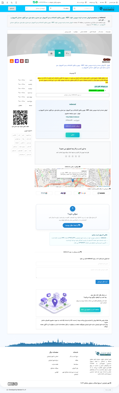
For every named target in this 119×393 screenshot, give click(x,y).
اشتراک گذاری (93, 32)
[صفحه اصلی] (107, 8)
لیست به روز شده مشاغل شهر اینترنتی (70, 373)
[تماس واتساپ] (36, 2)
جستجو (12, 8)
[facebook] (12, 384)
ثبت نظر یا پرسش (102, 282)
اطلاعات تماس (83, 32)
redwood (72, 104)
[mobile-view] (16, 2)
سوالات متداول (54, 368)
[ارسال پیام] (51, 53)
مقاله (76, 360)
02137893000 (43, 2)
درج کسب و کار (74, 356)
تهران (108, 65)
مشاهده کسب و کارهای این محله (90, 310)
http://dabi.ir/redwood (72, 117)
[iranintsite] (9, 384)
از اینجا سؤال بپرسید (71, 225)
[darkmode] (11, 2)
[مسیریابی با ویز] (101, 193)
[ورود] (7, 2)
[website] (17, 61)
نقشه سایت (55, 364)
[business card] (22, 61)
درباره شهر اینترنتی (53, 360)
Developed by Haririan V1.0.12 (17, 390)
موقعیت (76, 32)
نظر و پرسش (68, 32)
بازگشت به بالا (108, 390)
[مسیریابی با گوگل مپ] (82, 193)
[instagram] (16, 384)
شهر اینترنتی (112, 2)
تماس (72, 135)
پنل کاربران (75, 368)
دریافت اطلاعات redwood (73, 126)
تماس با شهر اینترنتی (52, 356)
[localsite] (12, 61)
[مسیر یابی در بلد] (63, 193)
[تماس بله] (34, 2)
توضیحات (108, 32)
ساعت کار (101, 32)
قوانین (56, 372)
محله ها (76, 364)
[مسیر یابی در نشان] (44, 193)
